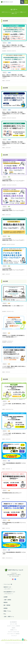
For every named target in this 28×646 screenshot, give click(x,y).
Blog (5, 613)
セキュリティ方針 (13, 623)
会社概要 (5, 596)
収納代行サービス (7, 587)
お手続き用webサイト (8, 593)
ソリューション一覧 (8, 584)
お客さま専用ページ (8, 588)
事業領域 (5, 602)
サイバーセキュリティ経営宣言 (13, 633)
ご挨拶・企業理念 (7, 599)
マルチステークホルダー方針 (13, 631)
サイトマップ (14, 635)
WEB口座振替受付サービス (9, 591)
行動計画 (13, 627)
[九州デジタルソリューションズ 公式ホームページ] (14, 570)
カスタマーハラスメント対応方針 (13, 625)
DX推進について (13, 629)
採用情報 (5, 608)
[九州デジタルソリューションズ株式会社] (7, 2)
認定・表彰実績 (7, 605)
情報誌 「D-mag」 (8, 611)
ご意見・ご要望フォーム (9, 616)
